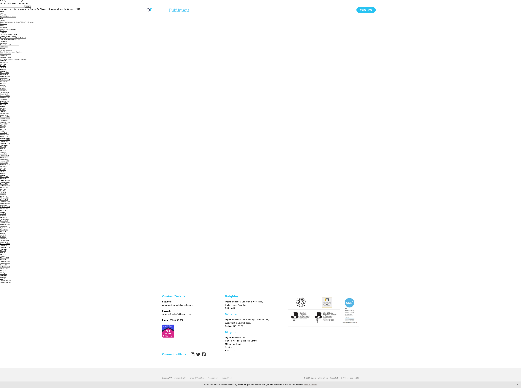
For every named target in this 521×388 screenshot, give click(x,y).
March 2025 (3, 90)
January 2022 (4, 157)
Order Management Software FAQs (10, 40)
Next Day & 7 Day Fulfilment (8, 36)
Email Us (369, 3)
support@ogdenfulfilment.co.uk (176, 314)
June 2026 (3, 66)
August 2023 (4, 124)
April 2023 (3, 131)
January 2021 (4, 178)
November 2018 (5, 224)
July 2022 (3, 147)
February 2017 (4, 258)
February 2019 (4, 219)
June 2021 (3, 170)
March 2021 (3, 175)
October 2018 (4, 226)
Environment (3, 24)
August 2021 (4, 166)
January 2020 (4, 200)
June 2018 (3, 233)
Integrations (3, 27)
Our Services (3, 43)
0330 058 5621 (347, 3)
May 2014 (3, 272)
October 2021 (4, 163)
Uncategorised (4, 280)
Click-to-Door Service (295, 10)
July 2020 (3, 189)
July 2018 (3, 231)
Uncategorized (4, 282)
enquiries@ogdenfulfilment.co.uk (177, 305)
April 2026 (3, 69)
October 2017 (4, 245)
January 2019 (4, 221)
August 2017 (4, 249)
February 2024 (4, 113)
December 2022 (5, 138)
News (1, 279)
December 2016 (5, 261)
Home (2, 25)
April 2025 (3, 89)
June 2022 (3, 149)
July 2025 (3, 83)
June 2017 (3, 253)
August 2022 (4, 145)
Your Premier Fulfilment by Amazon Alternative (13, 59)
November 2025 (5, 76)
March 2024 (3, 112)
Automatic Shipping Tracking (8, 17)
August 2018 (4, 230)
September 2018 (5, 228)
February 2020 (4, 198)
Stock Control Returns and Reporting (10, 52)
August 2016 (4, 268)
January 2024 (4, 115)
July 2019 (3, 210)
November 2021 (5, 161)
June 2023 (3, 127)
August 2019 (4, 208)
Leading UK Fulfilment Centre (174, 378)
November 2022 (5, 140)
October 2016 (4, 265)
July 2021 (3, 168)
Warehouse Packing (5, 57)
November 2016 (5, 263)
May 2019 (3, 214)
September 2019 (5, 207)
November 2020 (5, 182)
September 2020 (5, 186)
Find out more (310, 384)
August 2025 (4, 82)
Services (274, 10)
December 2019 (5, 201)
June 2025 (3, 85)
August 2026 (4, 62)
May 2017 (3, 254)
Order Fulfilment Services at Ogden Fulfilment (13, 38)
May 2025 (3, 87)
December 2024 (5, 96)
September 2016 (5, 267)
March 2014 (3, 274)
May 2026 (3, 67)
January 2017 (4, 260)
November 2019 (5, 203)
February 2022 (4, 156)
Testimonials (337, 10)
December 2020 (5, 180)
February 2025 (4, 92)
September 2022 (5, 143)
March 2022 (3, 154)
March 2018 (3, 238)
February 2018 (4, 240)
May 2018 (3, 235)
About (261, 10)
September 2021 (5, 164)
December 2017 (5, 244)
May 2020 (3, 193)
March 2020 (3, 196)
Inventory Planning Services (8, 29)
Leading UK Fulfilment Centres (8, 34)
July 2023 (3, 126)
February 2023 (4, 134)
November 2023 (5, 119)
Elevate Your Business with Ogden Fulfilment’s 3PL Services (17, 22)
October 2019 (4, 205)
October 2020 (4, 184)
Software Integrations (6, 50)
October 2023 (4, 120)
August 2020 (4, 187)
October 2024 (4, 99)
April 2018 (3, 237)
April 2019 (3, 216)
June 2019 (3, 212)
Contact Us (366, 10)
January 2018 (4, 242)
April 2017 (3, 256)
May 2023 (3, 129)
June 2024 (3, 106)
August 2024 (4, 103)
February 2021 (4, 177)
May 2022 (3, 150)
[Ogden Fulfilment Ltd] (167, 9)
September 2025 (5, 80)
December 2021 (5, 159)
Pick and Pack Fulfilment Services (9, 45)
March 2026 (3, 71)
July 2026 (3, 64)
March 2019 (3, 217)
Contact (2, 20)
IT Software (319, 10)
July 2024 (3, 104)
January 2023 (4, 136)
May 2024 (3, 108)
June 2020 (3, 191)
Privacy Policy (4, 47)
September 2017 (5, 247)
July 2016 (3, 270)
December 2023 (5, 117)
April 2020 (3, 194)
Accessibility (213, 378)
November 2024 (5, 97)
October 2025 (4, 78)
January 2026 (4, 75)
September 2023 (5, 122)
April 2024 (3, 110)
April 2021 (3, 173)
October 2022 (4, 141)
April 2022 (3, 152)
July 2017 (3, 251)
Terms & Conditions (5, 54)
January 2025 (4, 94)
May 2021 (3, 171)
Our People (3, 41)
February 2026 (4, 73)
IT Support (3, 32)
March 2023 (3, 133)
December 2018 (5, 223)
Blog (351, 10)
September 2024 (5, 101)
